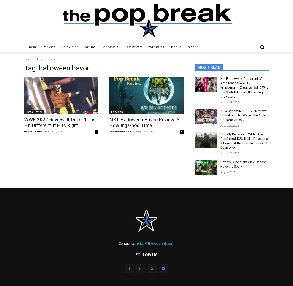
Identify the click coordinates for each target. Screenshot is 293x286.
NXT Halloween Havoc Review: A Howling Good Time (144, 122)
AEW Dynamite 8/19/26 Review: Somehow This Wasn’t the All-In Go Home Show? (243, 115)
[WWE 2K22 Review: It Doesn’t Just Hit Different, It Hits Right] (61, 95)
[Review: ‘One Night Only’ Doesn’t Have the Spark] (206, 167)
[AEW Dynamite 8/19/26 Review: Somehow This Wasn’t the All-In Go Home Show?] (206, 116)
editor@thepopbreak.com (155, 243)
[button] (263, 46)
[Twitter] (152, 268)
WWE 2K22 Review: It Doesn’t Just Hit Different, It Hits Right (60, 122)
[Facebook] (129, 268)
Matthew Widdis (120, 131)
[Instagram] (140, 268)
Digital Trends (34, 111)
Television (117, 111)
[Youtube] (163, 268)
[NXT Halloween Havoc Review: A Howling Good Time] (146, 95)
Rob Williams (33, 131)
